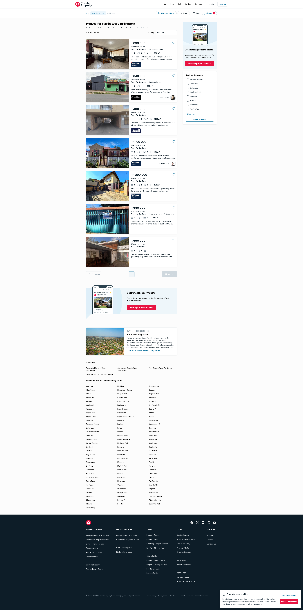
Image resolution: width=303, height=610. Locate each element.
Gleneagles (90, 500)
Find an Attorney (183, 544)
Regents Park (154, 394)
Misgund (120, 462)
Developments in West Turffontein (99, 374)
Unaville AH (153, 485)
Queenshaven (154, 386)
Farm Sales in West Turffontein (161, 368)
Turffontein (194, 109)
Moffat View (122, 470)
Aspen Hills (90, 413)
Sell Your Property (93, 565)
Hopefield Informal (124, 390)
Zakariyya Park (154, 504)
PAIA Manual (173, 596)
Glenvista (89, 504)
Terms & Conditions (186, 596)
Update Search (199, 119)
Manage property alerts (199, 63)
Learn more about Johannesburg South (143, 351)
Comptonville (91, 439)
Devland (89, 447)
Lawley (120, 424)
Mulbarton (121, 477)
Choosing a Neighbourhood (157, 544)
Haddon (193, 100)
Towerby (152, 466)
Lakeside (120, 420)
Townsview (153, 470)
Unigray (152, 489)
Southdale (194, 105)
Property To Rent (124, 530)
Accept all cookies (289, 602)
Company (211, 530)
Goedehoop (91, 508)
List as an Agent (183, 577)
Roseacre (152, 428)
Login (211, 4)
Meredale (121, 455)
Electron (89, 466)
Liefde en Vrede (123, 439)
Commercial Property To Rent (128, 540)
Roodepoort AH (155, 424)
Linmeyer (120, 447)
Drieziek (89, 451)
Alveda (89, 401)
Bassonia (89, 420)
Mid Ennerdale (122, 458)
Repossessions (92, 548)
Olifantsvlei (121, 489)
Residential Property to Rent (127, 535)
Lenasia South (122, 435)
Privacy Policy (151, 596)
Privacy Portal (162, 596)
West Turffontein (142, 28)
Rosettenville (154, 432)
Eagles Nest (90, 455)
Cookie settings (289, 595)
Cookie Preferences (202, 596)
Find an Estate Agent (94, 569)
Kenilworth (121, 405)
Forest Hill (90, 489)
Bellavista (194, 88)
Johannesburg (111, 28)
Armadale (90, 409)
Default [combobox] (160, 33)
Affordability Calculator (186, 539)
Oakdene (120, 485)
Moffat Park (122, 466)
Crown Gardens (92, 443)
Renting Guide (152, 573)
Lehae (119, 428)
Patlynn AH (121, 500)
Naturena (121, 481)
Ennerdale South (92, 477)
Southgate (153, 447)
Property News (152, 539)
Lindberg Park (195, 92)
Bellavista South (196, 79)
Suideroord (153, 458)
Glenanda (90, 496)
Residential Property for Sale (97, 535)
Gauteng (100, 28)
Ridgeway (152, 401)
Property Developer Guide (157, 565)
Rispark (151, 417)
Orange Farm (122, 492)
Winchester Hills (155, 500)
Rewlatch (152, 398)
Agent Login (181, 573)
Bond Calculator (183, 535)
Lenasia (120, 432)
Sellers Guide (152, 556)
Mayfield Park (122, 451)
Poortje (120, 504)
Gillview (89, 492)
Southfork (153, 443)
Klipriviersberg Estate (125, 417)
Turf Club (194, 84)
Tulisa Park (153, 473)
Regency (152, 390)
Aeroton (89, 386)
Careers (210, 540)
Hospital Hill (122, 394)
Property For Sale (94, 530)
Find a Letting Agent (124, 552)
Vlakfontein (153, 492)
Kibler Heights (122, 409)
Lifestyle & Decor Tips (155, 548)
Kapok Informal (123, 401)
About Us (210, 535)
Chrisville (193, 96)
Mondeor (121, 473)
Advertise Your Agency (186, 581)
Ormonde (121, 496)
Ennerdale (90, 473)
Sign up (222, 4)
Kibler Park (121, 413)
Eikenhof (89, 458)
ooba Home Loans (184, 565)
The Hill (151, 462)
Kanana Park (122, 398)
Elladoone (90, 470)
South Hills (153, 435)
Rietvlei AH (153, 409)
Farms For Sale (92, 557)
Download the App (184, 552)
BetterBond (181, 560)
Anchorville (90, 405)
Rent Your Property (123, 548)
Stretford (152, 455)
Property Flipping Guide (156, 560)
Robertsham (153, 420)
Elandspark (90, 462)
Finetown (89, 485)
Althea (88, 394)
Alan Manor (90, 390)
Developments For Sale (95, 544)
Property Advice (153, 535)
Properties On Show (94, 552)
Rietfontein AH (154, 405)
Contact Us (211, 544)
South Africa (90, 28)
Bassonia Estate (92, 424)
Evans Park (90, 481)
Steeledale (153, 451)
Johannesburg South (127, 28)
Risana (151, 413)
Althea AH (90, 398)
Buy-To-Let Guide (153, 569)
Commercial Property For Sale (97, 540)
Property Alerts (183, 548)
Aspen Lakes (91, 417)
